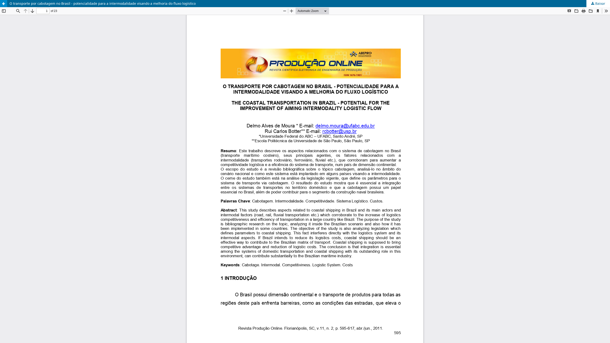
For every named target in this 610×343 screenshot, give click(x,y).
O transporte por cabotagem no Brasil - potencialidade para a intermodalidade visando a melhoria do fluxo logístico (103, 3)
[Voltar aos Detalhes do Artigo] (3, 3)
